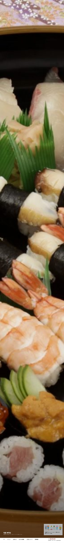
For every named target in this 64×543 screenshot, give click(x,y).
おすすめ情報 (21, 539)
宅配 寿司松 (7, 533)
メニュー (9, 539)
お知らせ (14, 539)
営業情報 (36, 539)
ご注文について (29, 539)
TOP (4, 539)
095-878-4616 (52, 538)
